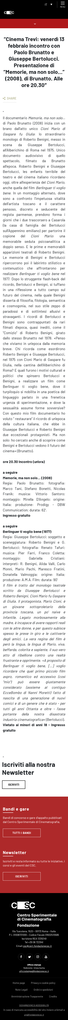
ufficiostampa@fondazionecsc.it (34, 971)
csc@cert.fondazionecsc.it (37, 945)
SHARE (11, 98)
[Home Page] (9, 12)
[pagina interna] (34, 23)
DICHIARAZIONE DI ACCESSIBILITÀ (34, 1005)
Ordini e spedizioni (43, 989)
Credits (53, 996)
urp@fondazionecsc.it (34, 1014)
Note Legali (21, 989)
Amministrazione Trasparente (27, 996)
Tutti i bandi (21, 832)
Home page (19, 982)
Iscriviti (13, 784)
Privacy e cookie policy (43, 982)
